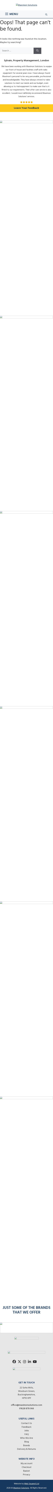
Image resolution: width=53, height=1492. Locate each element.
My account (26, 1463)
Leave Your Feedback (26, 108)
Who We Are (26, 1438)
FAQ (26, 1434)
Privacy (26, 1475)
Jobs (26, 1431)
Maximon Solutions (21, 1488)
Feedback (26, 1427)
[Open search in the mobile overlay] (46, 14)
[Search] (37, 51)
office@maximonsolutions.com (26, 1405)
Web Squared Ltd (31, 1483)
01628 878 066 (26, 1408)
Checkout (26, 1467)
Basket (26, 1471)
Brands (26, 1445)
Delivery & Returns (26, 1449)
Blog (26, 1442)
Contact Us (26, 1423)
